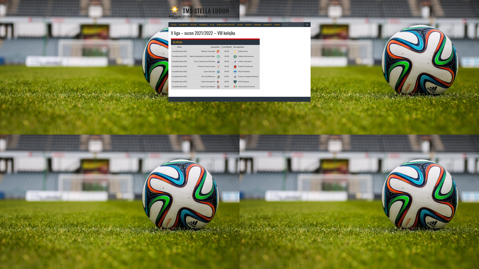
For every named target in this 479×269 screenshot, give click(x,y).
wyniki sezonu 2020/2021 (226, 24)
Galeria (240, 24)
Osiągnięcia (203, 24)
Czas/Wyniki (226, 47)
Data (179, 47)
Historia (193, 24)
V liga (212, 24)
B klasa (174, 24)
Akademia (257, 24)
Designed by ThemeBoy (302, 103)
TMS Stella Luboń (206, 10)
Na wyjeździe (238, 47)
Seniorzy (248, 24)
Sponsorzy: (267, 24)
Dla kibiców (183, 24)
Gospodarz (215, 47)
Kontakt (277, 24)
